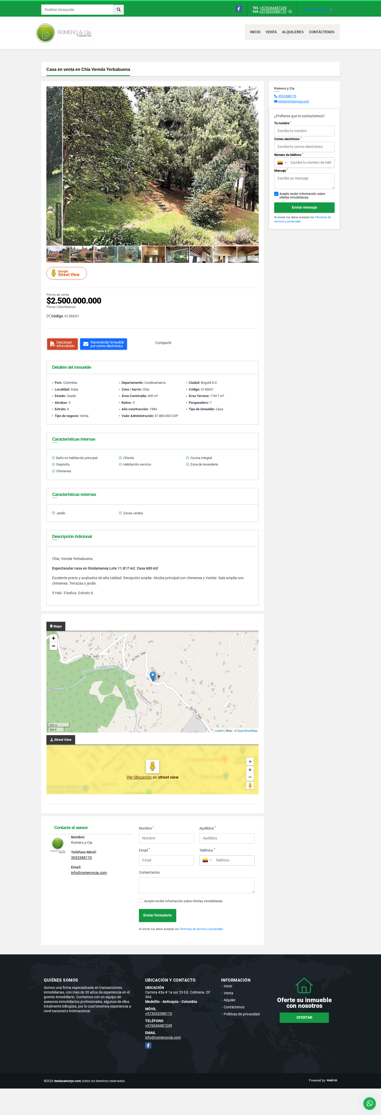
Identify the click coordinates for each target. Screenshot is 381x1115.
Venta (271, 32)
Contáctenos (322, 32)
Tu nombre (282, 123)
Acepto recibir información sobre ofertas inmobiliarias (183, 901)
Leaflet (219, 730)
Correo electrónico (287, 139)
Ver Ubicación (139, 777)
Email (144, 850)
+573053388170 (272, 11)
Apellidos (207, 828)
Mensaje (281, 170)
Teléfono (207, 850)
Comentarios (149, 872)
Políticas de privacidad (242, 1014)
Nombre (146, 828)
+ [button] (53, 638)
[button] (254, 91)
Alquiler (230, 1000)
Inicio (255, 32)
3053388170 (81, 858)
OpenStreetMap (247, 730)
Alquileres (293, 32)
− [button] (53, 646)
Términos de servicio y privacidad (201, 929)
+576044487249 (273, 8)
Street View (69, 273)
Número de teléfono (288, 155)
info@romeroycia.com (89, 873)
